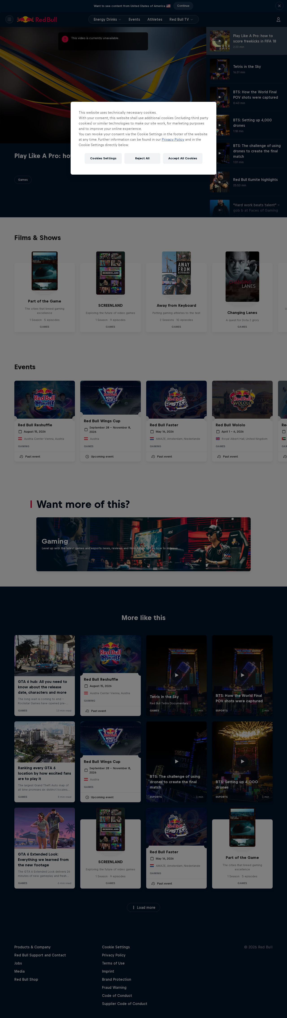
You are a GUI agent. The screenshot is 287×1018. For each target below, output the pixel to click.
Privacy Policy (173, 139)
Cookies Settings (103, 158)
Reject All (142, 158)
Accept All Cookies (182, 158)
